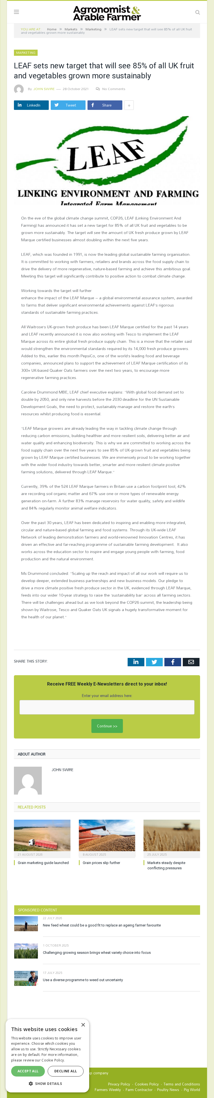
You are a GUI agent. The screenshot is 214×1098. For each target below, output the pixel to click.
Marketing (25, 53)
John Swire (44, 88)
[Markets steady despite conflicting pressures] (172, 838)
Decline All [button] (65, 1071)
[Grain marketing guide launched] (42, 838)
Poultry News (168, 1089)
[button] (47, 1083)
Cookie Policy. (53, 1060)
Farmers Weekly (108, 1089)
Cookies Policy (147, 1084)
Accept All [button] (28, 1071)
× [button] (83, 1025)
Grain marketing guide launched (43, 863)
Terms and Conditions (182, 1084)
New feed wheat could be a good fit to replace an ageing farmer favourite (102, 925)
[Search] (197, 12)
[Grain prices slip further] (107, 838)
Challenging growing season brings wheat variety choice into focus (97, 952)
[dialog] (47, 1055)
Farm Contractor (139, 1089)
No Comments (113, 88)
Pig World (192, 1089)
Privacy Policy (119, 1084)
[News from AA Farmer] (107, 11)
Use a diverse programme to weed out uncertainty (83, 980)
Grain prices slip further (101, 863)
